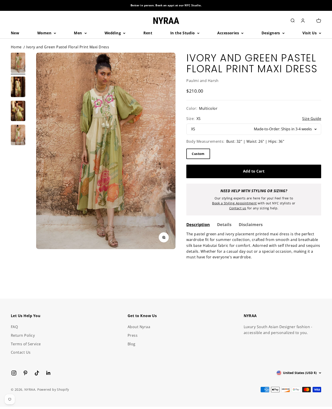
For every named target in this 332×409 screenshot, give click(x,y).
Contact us (237, 208)
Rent (147, 32)
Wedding (113, 32)
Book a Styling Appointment (234, 203)
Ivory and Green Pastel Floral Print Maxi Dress (67, 46)
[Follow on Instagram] (14, 373)
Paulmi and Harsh (202, 80)
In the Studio (182, 32)
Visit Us (309, 32)
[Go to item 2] (18, 87)
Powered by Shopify (53, 389)
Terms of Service (26, 343)
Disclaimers (251, 224)
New (15, 32)
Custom (198, 154)
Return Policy (23, 335)
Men (78, 32)
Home (16, 46)
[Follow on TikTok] (37, 373)
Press (133, 335)
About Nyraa (139, 326)
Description (198, 224)
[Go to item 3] (18, 112)
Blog (132, 343)
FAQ (14, 326)
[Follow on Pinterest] (25, 373)
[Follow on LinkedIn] (48, 373)
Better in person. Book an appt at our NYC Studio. (166, 5)
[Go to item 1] (18, 64)
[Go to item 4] (18, 136)
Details (224, 224)
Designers (271, 32)
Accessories (228, 32)
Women (44, 32)
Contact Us (21, 352)
